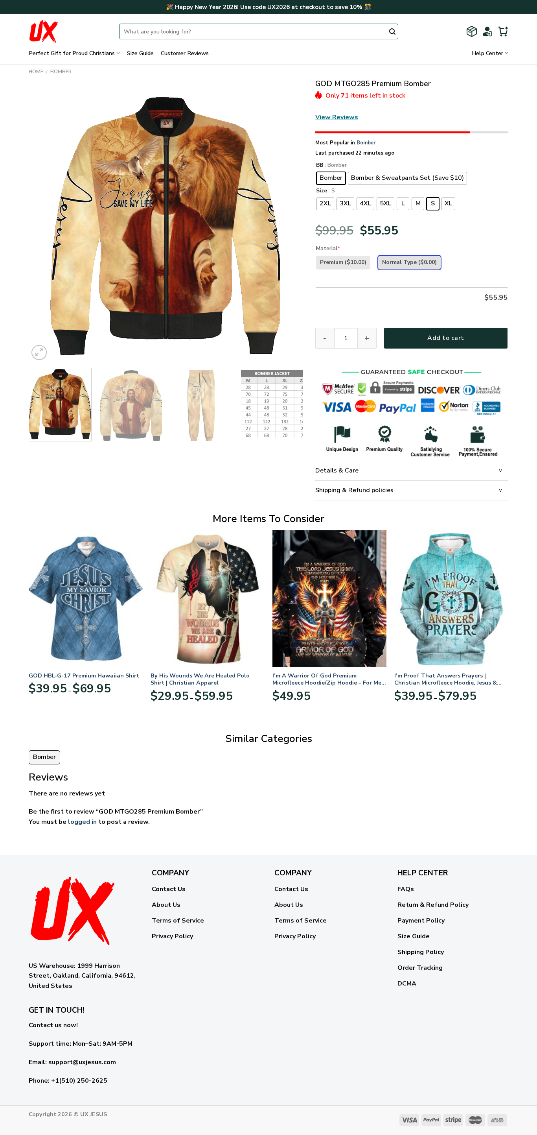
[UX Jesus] (68, 31)
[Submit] (392, 32)
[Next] (288, 224)
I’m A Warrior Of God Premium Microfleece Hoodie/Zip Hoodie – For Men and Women (328, 679)
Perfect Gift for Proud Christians (72, 53)
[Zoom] (39, 352)
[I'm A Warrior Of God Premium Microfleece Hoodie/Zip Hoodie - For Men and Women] (329, 598)
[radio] (331, 178)
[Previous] (44, 224)
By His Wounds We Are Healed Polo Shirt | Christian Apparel (200, 679)
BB (319, 165)
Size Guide (140, 53)
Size (321, 191)
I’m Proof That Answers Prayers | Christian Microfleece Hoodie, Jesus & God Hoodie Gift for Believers (445, 679)
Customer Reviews (185, 53)
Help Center (487, 53)
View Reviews (336, 117)
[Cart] (503, 31)
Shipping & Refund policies (354, 490)
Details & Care (337, 470)
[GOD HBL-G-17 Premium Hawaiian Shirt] (86, 598)
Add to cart (445, 338)
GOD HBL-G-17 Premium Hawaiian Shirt (84, 675)
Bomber (61, 71)
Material (328, 248)
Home (36, 71)
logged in (82, 822)
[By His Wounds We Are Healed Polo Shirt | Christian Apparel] (208, 598)
